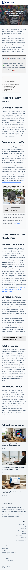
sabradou (23, 533)
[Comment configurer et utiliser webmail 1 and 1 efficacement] (14, 482)
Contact (4, 550)
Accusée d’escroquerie (10, 86)
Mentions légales (6, 554)
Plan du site (5, 548)
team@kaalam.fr (10, 560)
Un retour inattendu (10, 87)
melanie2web (23, 537)
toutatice (24, 539)
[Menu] (25, 2)
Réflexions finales (8, 90)
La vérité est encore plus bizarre (11, 84)
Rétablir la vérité (9, 89)
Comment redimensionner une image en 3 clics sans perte (13, 187)
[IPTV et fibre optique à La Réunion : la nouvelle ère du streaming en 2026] (14, 435)
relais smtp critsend (21, 540)
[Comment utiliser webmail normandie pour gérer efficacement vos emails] (14, 458)
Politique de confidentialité (8, 552)
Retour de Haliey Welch (8, 80)
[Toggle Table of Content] (17, 78)
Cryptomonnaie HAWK (10, 83)
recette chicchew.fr (21, 535)
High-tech (20, 18)
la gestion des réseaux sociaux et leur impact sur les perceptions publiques (13, 289)
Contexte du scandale (10, 81)
